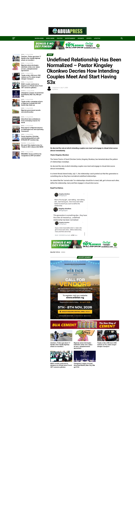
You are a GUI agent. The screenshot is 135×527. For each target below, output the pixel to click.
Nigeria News (39, 38)
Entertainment (70, 38)
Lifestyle (97, 38)
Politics (59, 38)
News (63, 252)
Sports (89, 38)
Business (81, 38)
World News (50, 38)
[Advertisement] (55, 13)
